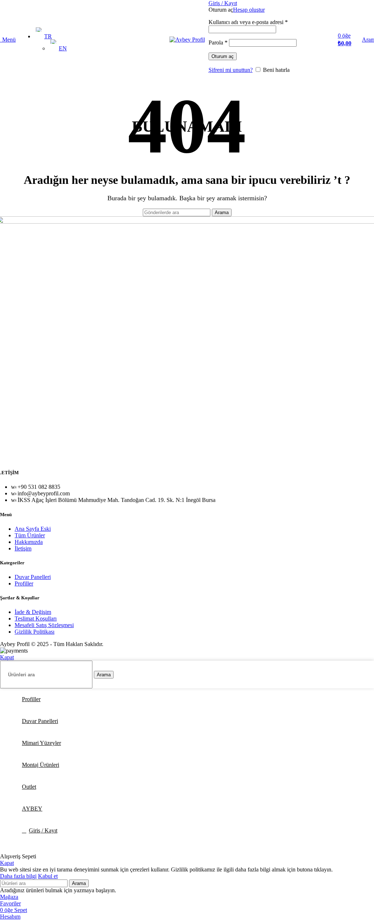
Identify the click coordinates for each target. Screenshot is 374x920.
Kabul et (48, 876)
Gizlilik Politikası (34, 632)
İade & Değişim (33, 612)
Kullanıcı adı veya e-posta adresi (248, 22)
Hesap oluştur (249, 10)
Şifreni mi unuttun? (231, 70)
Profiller (24, 583)
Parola (218, 42)
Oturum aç (222, 56)
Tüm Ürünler (30, 535)
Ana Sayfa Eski (33, 529)
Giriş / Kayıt (43, 830)
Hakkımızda (29, 542)
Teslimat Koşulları (36, 618)
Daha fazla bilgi (18, 876)
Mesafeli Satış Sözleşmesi (44, 625)
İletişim (23, 548)
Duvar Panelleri (33, 577)
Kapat (7, 657)
